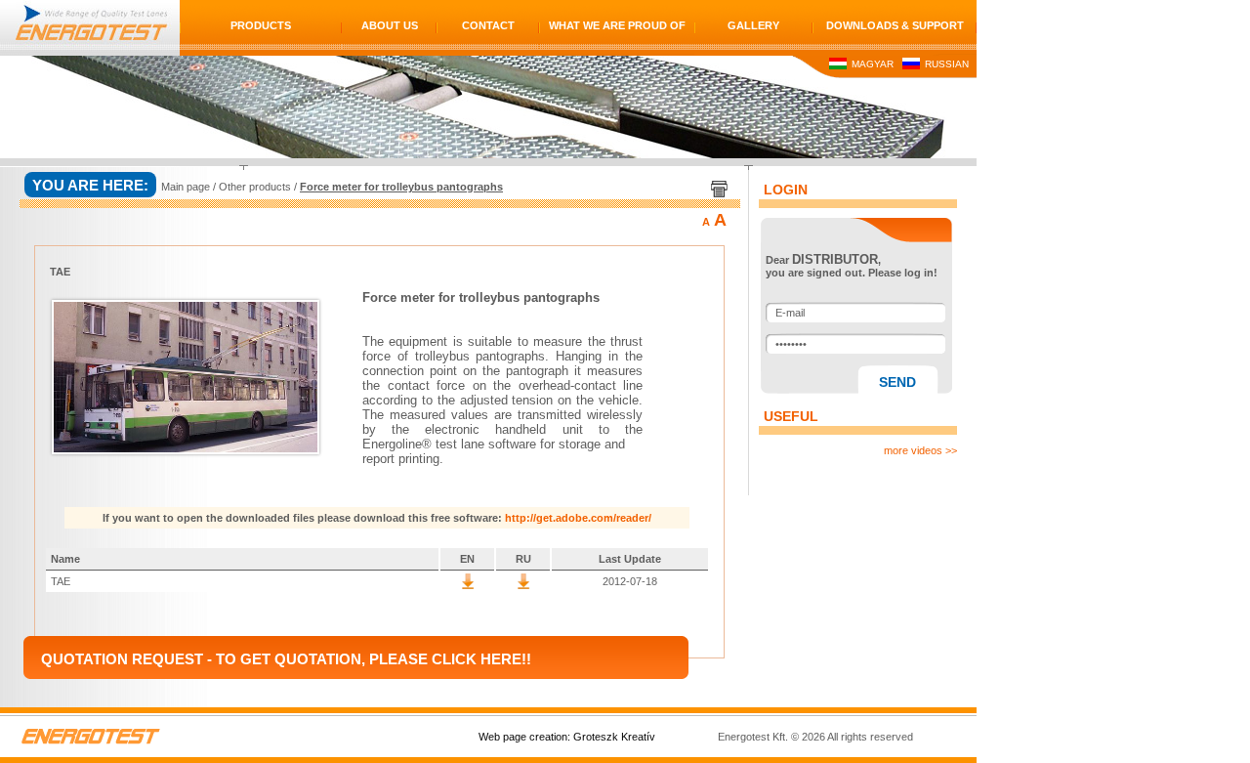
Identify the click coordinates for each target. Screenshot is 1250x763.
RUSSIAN (945, 64)
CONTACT (488, 25)
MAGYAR (871, 64)
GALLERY (753, 25)
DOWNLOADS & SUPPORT (895, 25)
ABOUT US (389, 25)
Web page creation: (524, 736)
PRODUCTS (260, 25)
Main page (185, 186)
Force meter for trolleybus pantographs (401, 186)
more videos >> (920, 450)
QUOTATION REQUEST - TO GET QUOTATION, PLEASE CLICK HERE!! (286, 659)
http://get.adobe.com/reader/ (578, 518)
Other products (255, 186)
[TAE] (468, 585)
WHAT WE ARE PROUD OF (617, 25)
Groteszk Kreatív (614, 736)
